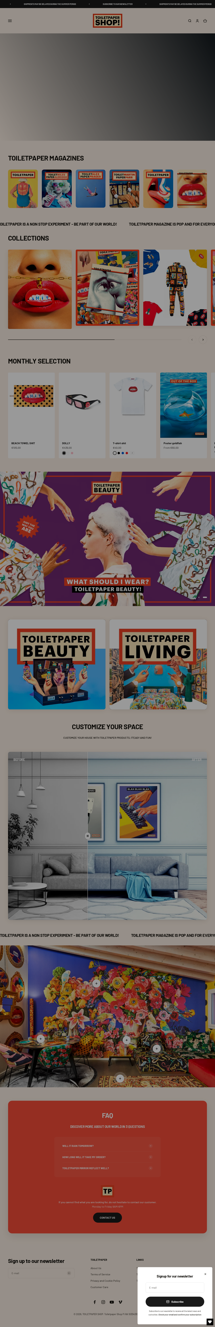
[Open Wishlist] (210, 1322)
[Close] (205, 1274)
